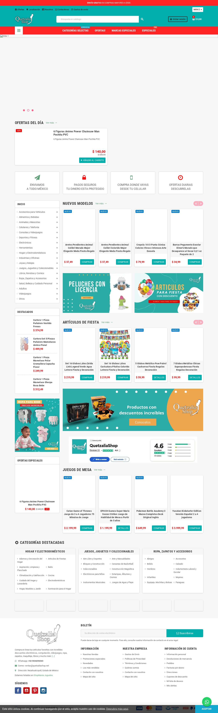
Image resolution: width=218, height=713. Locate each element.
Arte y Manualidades (121, 559)
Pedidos (170, 663)
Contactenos (63, 9)
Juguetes (48, 675)
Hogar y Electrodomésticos (45, 551)
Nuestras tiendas (90, 654)
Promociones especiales (94, 659)
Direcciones (172, 672)
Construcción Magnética (123, 569)
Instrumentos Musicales (94, 582)
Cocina (51, 575)
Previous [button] (195, 203)
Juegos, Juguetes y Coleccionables (109, 551)
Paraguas (180, 582)
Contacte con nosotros (93, 672)
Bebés (150, 564)
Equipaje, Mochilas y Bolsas (159, 582)
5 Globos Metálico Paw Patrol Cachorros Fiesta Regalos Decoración (150, 366)
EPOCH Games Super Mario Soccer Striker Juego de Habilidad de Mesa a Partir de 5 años (115, 516)
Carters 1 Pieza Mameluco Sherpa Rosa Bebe (42, 382)
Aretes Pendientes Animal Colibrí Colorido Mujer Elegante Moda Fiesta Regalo (115, 247)
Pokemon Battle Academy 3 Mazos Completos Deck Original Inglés (150, 514)
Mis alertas (172, 685)
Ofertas (19, 9)
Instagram (43, 690)
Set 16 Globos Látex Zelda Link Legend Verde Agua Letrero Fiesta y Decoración (79, 366)
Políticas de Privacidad (135, 659)
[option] (61, 146)
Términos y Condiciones (135, 663)
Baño (50, 567)
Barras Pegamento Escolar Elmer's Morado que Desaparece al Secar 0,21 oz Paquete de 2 (187, 249)
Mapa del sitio (89, 676)
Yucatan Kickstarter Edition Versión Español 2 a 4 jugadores (186, 514)
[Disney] (93, 605)
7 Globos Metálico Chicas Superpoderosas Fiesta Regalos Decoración (186, 366)
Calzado (179, 564)
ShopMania (39, 675)
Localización (33, 9)
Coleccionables (90, 569)
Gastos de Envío (132, 654)
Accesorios (181, 559)
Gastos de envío (79, 9)
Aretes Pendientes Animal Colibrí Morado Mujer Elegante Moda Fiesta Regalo (79, 247)
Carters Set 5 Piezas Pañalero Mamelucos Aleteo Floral (44, 341)
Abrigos (150, 559)
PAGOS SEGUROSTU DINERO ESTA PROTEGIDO (85, 186)
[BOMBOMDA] (29, 605)
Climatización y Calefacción (31, 575)
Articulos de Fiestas (57, 559)
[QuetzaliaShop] (24, 19)
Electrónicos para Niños (94, 574)
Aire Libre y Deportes (92, 559)
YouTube (26, 690)
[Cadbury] (61, 605)
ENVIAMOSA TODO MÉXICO (37, 186)
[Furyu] (125, 605)
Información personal (176, 654)
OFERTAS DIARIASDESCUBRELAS (181, 186)
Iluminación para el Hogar (59, 589)
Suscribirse (186, 633)
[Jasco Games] (188, 605)
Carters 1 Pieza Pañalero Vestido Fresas (42, 323)
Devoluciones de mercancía (179, 659)
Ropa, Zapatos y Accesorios (173, 551)
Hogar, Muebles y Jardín (30, 589)
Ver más (51, 122)
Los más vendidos (91, 668)
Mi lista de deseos (175, 681)
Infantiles (151, 577)
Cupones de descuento (177, 676)
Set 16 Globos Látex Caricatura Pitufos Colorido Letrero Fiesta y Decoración (115, 366)
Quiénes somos (132, 668)
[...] (53, 656)
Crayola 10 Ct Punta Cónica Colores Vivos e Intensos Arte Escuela (150, 247)
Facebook (18, 690)
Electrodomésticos (56, 580)
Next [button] (200, 203)
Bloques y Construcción (93, 564)
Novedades (88, 663)
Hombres (151, 569)
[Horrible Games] (157, 605)
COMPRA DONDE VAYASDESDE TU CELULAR (133, 186)
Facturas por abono (175, 668)
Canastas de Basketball (122, 564)
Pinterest (35, 690)
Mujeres (179, 577)
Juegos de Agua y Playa (122, 582)
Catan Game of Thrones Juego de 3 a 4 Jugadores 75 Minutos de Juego (79, 514)
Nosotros (48, 9)
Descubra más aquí (117, 708)
